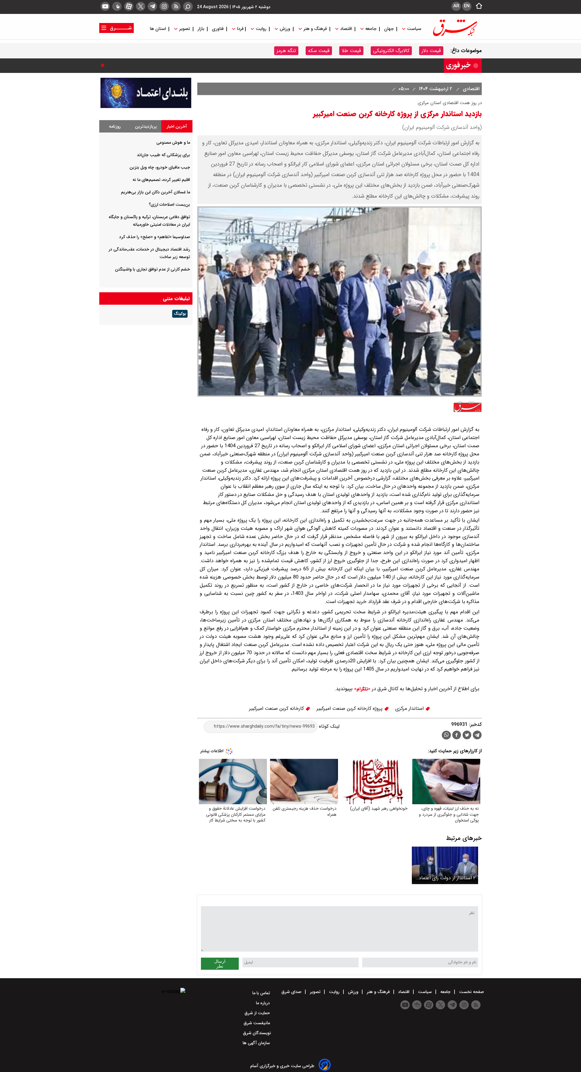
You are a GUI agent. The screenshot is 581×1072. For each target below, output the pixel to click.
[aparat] (128, 6)
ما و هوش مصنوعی (173, 142)
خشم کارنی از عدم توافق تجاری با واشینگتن (152, 269)
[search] (188, 6)
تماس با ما (261, 993)
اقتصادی (470, 89)
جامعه (371, 28)
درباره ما (263, 1003)
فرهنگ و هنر (315, 28)
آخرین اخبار (177, 126)
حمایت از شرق (258, 1013)
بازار (200, 28)
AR (456, 6)
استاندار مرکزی (410, 708)
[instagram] (164, 6)
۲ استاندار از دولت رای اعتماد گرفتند (447, 878)
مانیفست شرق (257, 1023)
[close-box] (104, 65)
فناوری (218, 28)
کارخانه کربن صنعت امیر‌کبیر (277, 708)
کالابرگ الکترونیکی (391, 50)
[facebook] (456, 735)
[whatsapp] (446, 735)
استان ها (158, 28)
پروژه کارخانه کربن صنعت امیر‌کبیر (350, 708)
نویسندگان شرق (257, 1033)
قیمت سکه (319, 50)
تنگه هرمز (286, 50)
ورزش (284, 28)
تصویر (184, 28)
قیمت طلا (351, 50)
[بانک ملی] (145, 106)
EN (467, 6)
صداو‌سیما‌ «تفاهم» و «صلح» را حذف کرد (154, 237)
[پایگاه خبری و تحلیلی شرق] (454, 35)
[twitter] (140, 6)
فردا (240, 28)
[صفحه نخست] (477, 6)
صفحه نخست (471, 991)
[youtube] (105, 6)
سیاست (414, 28)
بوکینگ (180, 314)
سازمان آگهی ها (257, 1043)
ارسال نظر (219, 964)
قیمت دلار (431, 50)
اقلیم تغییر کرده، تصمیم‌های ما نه (161, 179)
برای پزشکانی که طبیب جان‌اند (163, 155)
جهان (389, 28)
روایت (261, 28)
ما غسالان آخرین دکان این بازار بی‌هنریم (155, 192)
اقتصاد (346, 28)
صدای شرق (292, 991)
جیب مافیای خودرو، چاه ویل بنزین (160, 167)
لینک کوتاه (328, 726)
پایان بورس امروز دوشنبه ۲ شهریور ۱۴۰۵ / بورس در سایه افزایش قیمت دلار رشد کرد (351, 65)
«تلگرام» (361, 689)
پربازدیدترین (146, 126)
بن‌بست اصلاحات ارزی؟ (169, 204)
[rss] (176, 6)
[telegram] (152, 6)
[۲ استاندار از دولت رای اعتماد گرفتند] (445, 865)
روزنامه (115, 126)
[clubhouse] (117, 6)
